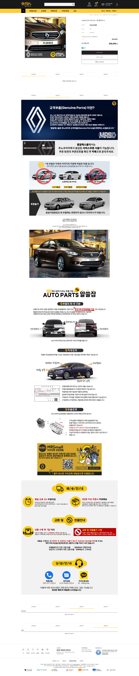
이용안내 (64, 661)
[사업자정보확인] (76, 664)
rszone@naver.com (90, 666)
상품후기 (42, 653)
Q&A (75, 11)
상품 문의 (106, 74)
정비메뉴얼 (54, 11)
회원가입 (108, 11)
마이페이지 (89, 5)
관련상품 (33, 74)
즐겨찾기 (28, 653)
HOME (91, 14)
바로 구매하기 (99, 52)
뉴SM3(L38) (96, 14)
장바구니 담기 (99, 57)
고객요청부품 (65, 11)
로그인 (103, 11)
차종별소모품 (33, 11)
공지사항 (33, 653)
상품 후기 (81, 74)
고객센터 (114, 11)
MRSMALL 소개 (56, 661)
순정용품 (43, 11)
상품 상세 (57, 74)
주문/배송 (47, 653)
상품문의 (37, 653)
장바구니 (96, 4)
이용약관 (81, 661)
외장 (101, 14)
